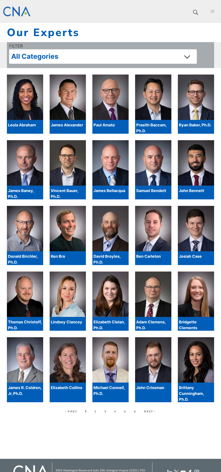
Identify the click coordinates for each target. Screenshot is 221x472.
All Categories (34, 56)
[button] (195, 11)
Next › (150, 411)
